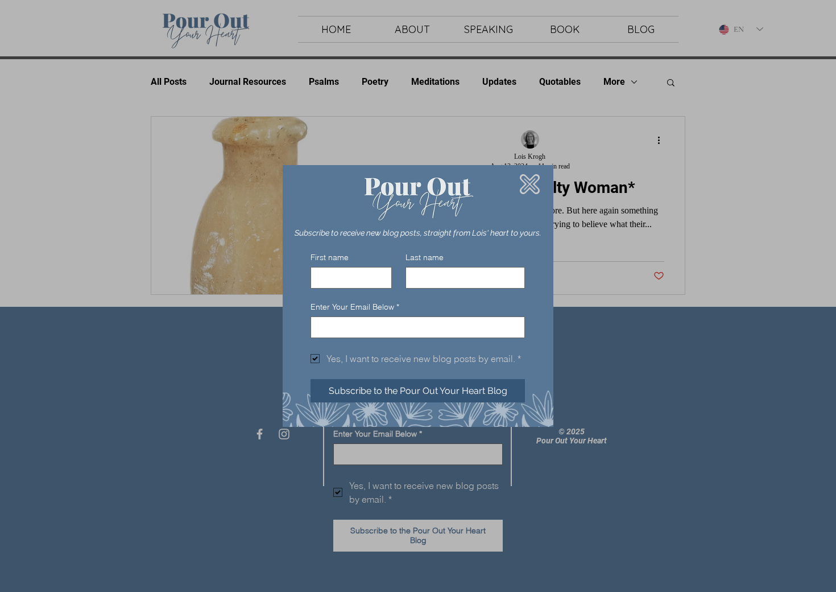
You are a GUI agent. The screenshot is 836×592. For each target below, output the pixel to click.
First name (330, 257)
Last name (424, 257)
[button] (530, 184)
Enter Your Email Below (355, 307)
